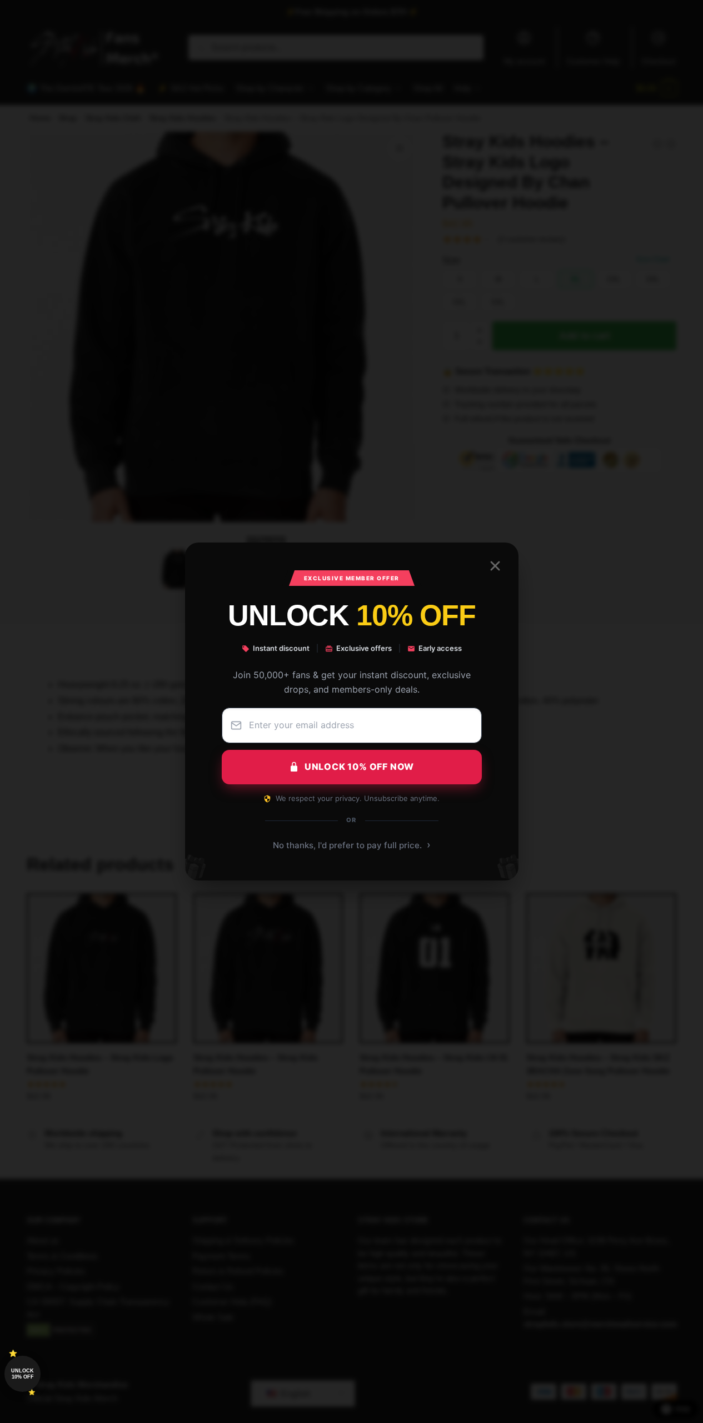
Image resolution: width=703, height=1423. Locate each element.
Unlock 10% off (22, 1374)
